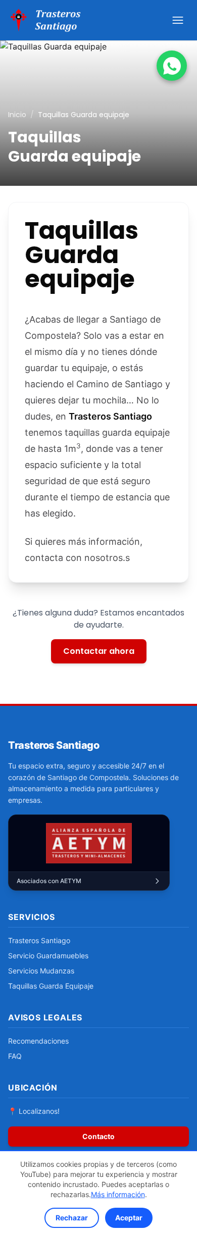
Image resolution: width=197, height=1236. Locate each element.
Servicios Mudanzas (41, 970)
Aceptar (128, 1217)
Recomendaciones (38, 1041)
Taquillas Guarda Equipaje (50, 986)
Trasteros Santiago (39, 940)
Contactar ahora (98, 651)
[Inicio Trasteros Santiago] (46, 20)
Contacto (98, 1136)
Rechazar (72, 1217)
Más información (118, 1194)
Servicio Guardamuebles (48, 955)
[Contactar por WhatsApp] (172, 65)
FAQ (15, 1056)
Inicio (17, 115)
